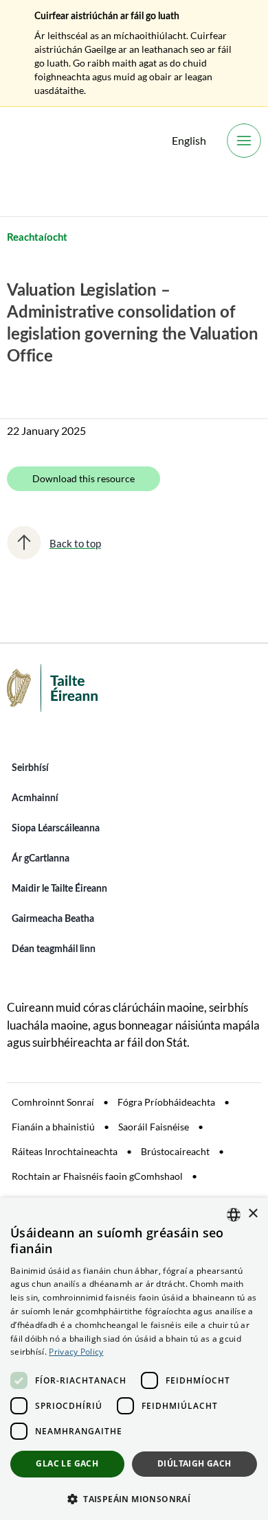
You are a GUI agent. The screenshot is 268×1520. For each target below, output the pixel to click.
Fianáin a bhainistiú (53, 1126)
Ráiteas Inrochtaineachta (65, 1151)
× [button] (252, 1214)
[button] (134, 1498)
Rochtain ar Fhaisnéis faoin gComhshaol (97, 1176)
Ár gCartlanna (40, 859)
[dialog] (134, 1359)
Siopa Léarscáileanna (56, 828)
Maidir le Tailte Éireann (59, 889)
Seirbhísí (30, 768)
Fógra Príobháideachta (166, 1102)
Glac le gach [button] (67, 1463)
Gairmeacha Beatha (53, 919)
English (189, 140)
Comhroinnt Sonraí (53, 1102)
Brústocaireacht (175, 1151)
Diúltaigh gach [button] (194, 1463)
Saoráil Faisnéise (153, 1126)
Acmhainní (35, 798)
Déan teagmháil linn (54, 949)
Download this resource (83, 478)
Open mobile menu (244, 140)
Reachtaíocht (37, 238)
